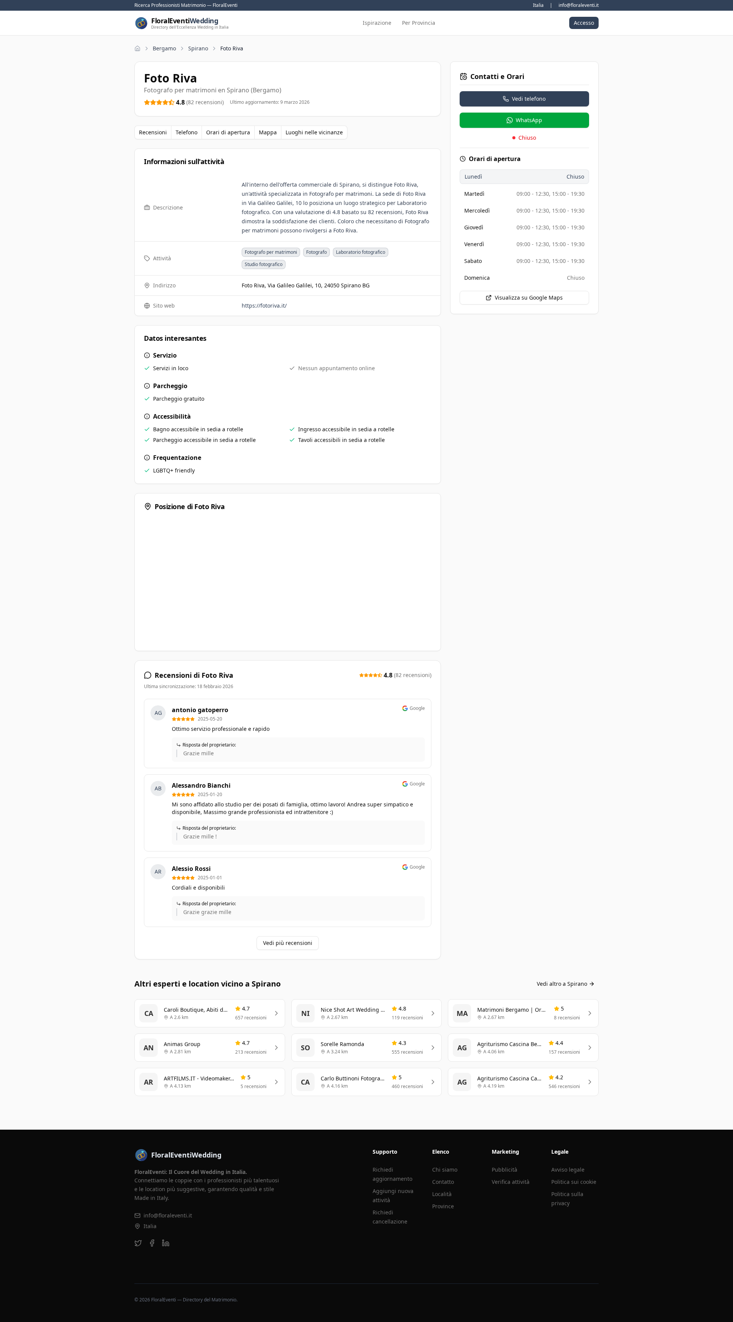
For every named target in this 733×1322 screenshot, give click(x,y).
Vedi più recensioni (287, 942)
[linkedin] (166, 1243)
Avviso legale (567, 1169)
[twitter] (138, 1243)
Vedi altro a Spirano (562, 983)
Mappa (268, 132)
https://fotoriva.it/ (264, 305)
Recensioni (153, 132)
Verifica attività (511, 1181)
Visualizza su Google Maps (529, 297)
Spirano (198, 48)
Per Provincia (418, 22)
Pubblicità (504, 1169)
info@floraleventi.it (579, 5)
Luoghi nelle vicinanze (314, 132)
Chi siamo (444, 1169)
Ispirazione (377, 22)
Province (443, 1206)
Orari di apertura (228, 132)
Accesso (584, 22)
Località (442, 1194)
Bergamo (164, 48)
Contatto (443, 1181)
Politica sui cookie (573, 1181)
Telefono (186, 132)
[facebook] (152, 1243)
